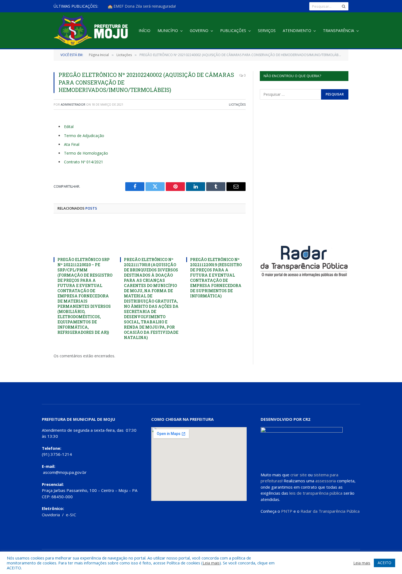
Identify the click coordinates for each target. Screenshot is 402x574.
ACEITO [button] (384, 562)
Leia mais (211, 563)
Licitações (237, 104)
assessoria (325, 480)
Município (168, 30)
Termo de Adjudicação (84, 135)
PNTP (286, 511)
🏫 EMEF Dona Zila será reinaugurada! (142, 6)
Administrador (73, 104)
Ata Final (71, 144)
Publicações (233, 30)
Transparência (338, 30)
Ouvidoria (51, 514)
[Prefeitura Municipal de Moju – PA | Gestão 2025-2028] (92, 30)
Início (144, 30)
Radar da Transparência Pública (330, 511)
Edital (69, 126)
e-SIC (71, 514)
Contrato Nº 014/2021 (83, 161)
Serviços (267, 30)
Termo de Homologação (86, 153)
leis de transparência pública (315, 493)
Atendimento (297, 30)
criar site (298, 474)
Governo (199, 30)
